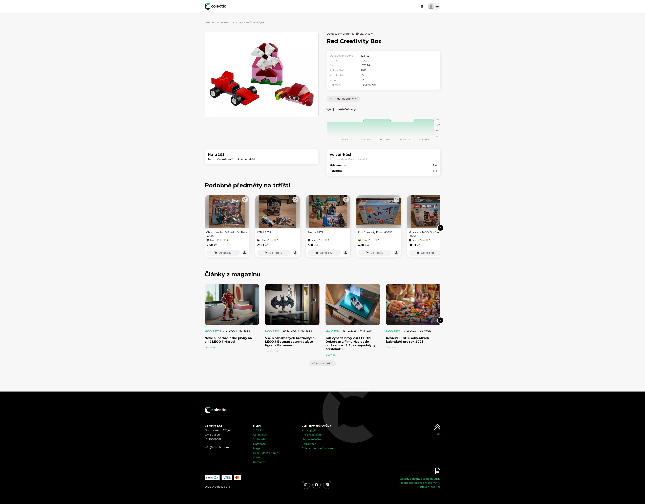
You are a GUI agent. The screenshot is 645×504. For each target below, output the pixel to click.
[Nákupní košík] (422, 6)
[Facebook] (316, 485)
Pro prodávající (311, 434)
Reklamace (309, 443)
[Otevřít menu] (434, 6)
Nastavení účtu (311, 439)
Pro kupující (309, 430)
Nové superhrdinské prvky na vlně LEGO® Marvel (228, 340)
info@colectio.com (217, 447)
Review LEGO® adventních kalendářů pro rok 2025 (407, 340)
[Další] (440, 227)
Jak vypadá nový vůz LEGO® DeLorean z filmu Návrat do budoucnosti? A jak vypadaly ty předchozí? (351, 343)
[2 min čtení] (353, 304)
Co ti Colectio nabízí (265, 452)
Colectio (209, 22)
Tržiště (257, 430)
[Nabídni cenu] (245, 253)
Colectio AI (260, 434)
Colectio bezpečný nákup (318, 448)
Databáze (222, 22)
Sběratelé (259, 439)
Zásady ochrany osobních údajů (420, 478)
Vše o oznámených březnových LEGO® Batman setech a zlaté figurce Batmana (290, 341)
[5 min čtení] (413, 304)
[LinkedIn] (327, 485)
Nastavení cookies (428, 486)
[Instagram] (306, 485)
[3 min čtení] (232, 304)
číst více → (211, 347)
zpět (437, 434)
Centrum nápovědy (316, 425)
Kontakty (259, 462)
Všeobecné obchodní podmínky (419, 482)
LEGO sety (237, 22)
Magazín (258, 448)
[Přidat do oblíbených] (245, 199)
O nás (256, 457)
